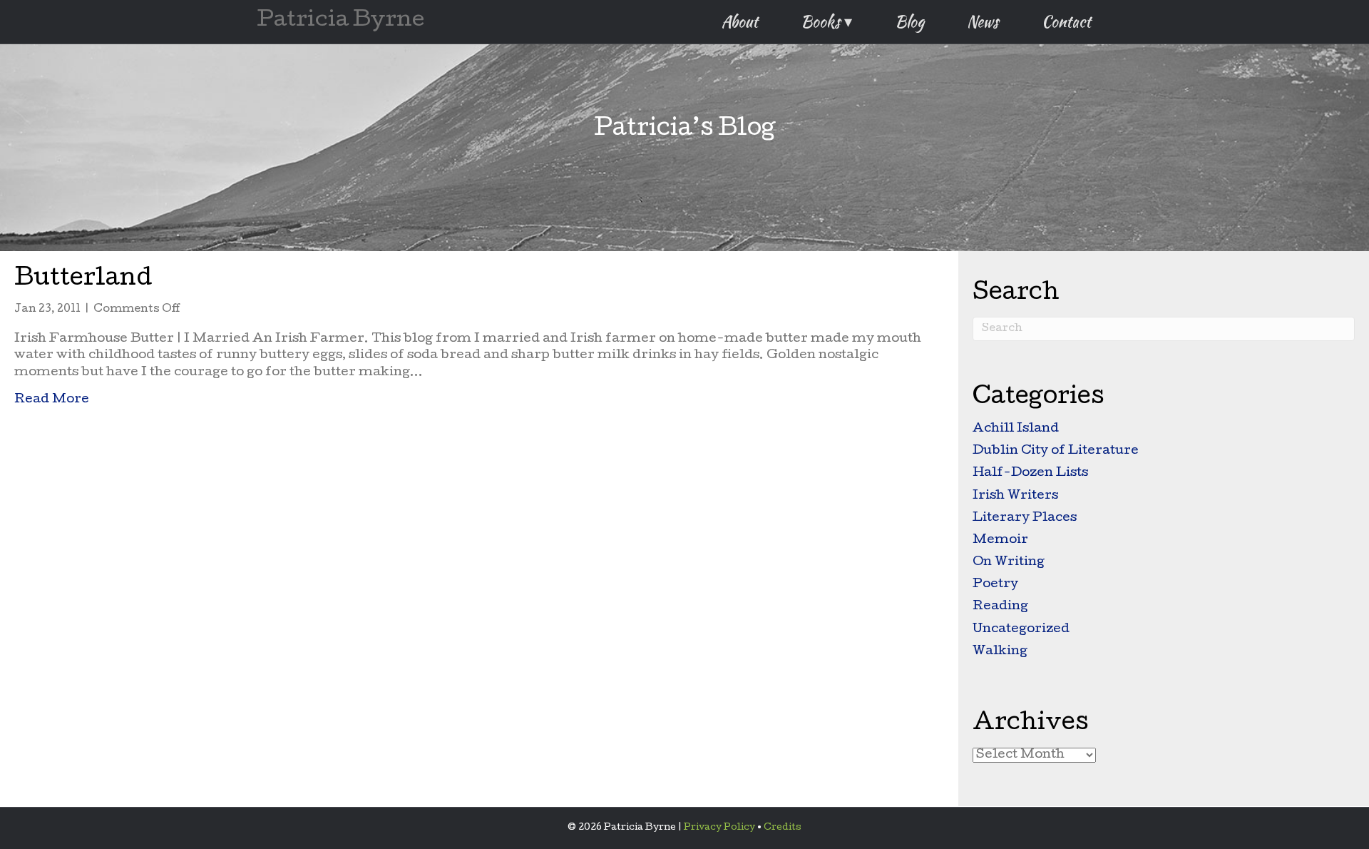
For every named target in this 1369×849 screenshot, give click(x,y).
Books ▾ (826, 21)
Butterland (83, 280)
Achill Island (1016, 429)
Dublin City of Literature (1056, 451)
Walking (1000, 652)
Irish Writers (1015, 496)
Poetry (995, 585)
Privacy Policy (719, 828)
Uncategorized (1021, 630)
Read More (51, 399)
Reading (1000, 607)
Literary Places (1025, 518)
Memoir (1000, 540)
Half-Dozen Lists (1030, 473)
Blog (909, 21)
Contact (1066, 21)
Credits (782, 828)
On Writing (1009, 562)
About (740, 21)
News (983, 21)
